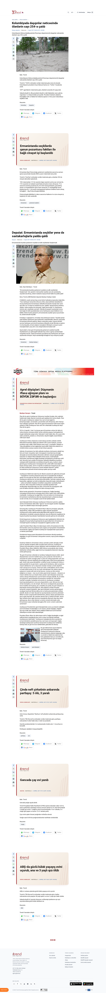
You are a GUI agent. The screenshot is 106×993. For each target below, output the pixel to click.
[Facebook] (17, 984)
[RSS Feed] (34, 984)
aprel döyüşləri (35, 647)
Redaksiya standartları (70, 962)
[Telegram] (27, 984)
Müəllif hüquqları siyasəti (87, 960)
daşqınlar (31, 105)
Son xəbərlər (52, 955)
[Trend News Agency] (17, 954)
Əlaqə (66, 960)
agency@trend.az (16, 973)
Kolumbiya (23, 105)
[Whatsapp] (14, 984)
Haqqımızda (68, 955)
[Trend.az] (17, 12)
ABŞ (22, 908)
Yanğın (22, 824)
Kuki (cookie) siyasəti (86, 962)
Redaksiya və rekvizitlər (70, 957)
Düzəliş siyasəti (68, 964)
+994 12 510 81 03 (17, 971)
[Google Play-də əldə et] (88, 983)
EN (86, 989)
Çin (29, 735)
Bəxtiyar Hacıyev (25, 413)
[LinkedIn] (31, 984)
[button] (13, 38)
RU (91, 989)
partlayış (23, 735)
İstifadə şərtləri (84, 955)
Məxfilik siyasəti (84, 957)
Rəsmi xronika (52, 957)
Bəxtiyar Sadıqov (33, 342)
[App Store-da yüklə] (76, 983)
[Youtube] (24, 984)
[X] (20, 984)
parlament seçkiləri (34, 202)
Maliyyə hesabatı (69, 967)
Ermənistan (23, 202)
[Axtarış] (68, 12)
